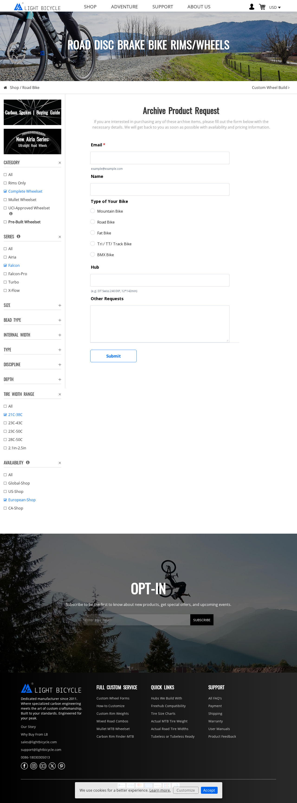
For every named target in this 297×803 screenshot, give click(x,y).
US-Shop (15, 491)
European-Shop (22, 499)
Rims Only (17, 183)
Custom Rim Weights (113, 713)
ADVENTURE (124, 6)
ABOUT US (198, 6)
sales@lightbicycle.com (39, 742)
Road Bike (30, 87)
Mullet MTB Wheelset (113, 729)
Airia (12, 257)
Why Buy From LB (34, 734)
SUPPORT (162, 6)
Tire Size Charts (163, 713)
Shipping (215, 713)
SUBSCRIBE (201, 620)
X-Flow (13, 290)
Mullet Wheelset (22, 199)
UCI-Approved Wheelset (29, 208)
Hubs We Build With (166, 698)
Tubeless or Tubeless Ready (172, 736)
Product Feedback (222, 736)
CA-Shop (15, 508)
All (10, 174)
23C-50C (15, 431)
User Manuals (219, 729)
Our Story (28, 726)
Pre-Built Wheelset (24, 221)
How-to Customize (111, 706)
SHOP (90, 6)
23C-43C (15, 422)
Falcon (14, 265)
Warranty (215, 721)
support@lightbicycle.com (41, 749)
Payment (215, 706)
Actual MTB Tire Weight (169, 721)
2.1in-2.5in (17, 447)
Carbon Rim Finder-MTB (115, 736)
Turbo (13, 282)
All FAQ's (215, 698)
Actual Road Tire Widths (169, 729)
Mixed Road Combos (112, 721)
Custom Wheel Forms (113, 698)
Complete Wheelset (25, 191)
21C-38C (15, 414)
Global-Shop (19, 483)
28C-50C (15, 439)
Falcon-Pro (17, 273)
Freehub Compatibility (168, 706)
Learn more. (160, 790)
